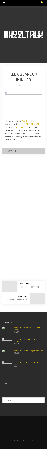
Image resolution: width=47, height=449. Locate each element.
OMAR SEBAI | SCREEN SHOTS (17, 299)
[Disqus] (23, 189)
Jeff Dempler (19, 127)
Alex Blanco (26, 121)
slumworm (11, 151)
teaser (29, 133)
